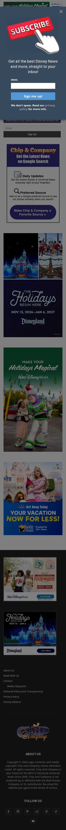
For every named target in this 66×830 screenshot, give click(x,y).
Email (14, 79)
